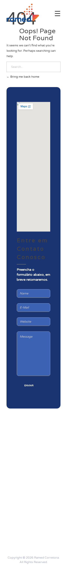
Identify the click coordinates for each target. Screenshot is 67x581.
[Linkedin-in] (33, 572)
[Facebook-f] (44, 572)
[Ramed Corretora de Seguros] (23, 13)
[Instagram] (22, 572)
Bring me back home (24, 77)
